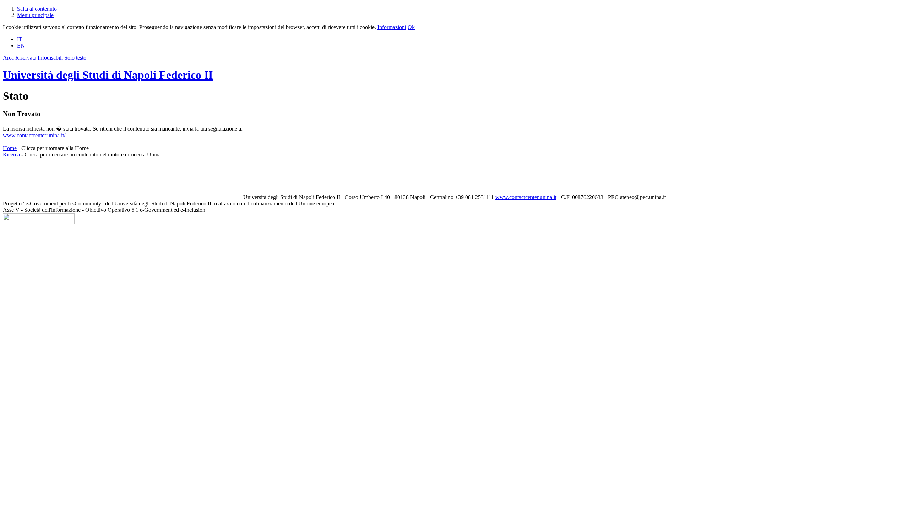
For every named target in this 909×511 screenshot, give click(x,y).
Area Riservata (19, 58)
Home (10, 148)
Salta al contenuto (37, 9)
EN (21, 46)
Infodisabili (50, 58)
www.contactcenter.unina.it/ (34, 135)
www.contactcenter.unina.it (525, 197)
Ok (411, 27)
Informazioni (391, 27)
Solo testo (75, 58)
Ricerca (11, 155)
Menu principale (35, 15)
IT (19, 39)
